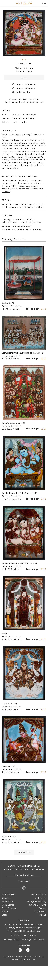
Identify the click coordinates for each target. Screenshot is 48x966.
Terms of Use (31, 959)
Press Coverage (9, 908)
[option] (24, 33)
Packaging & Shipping (36, 901)
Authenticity (40, 898)
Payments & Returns (37, 905)
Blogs (4, 915)
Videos (5, 911)
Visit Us (43, 915)
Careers (42, 908)
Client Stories (8, 905)
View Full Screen (24, 63)
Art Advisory (7, 901)
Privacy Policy (17, 959)
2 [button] (25, 59)
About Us (6, 898)
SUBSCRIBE (24, 881)
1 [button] (22, 59)
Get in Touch (40, 911)
